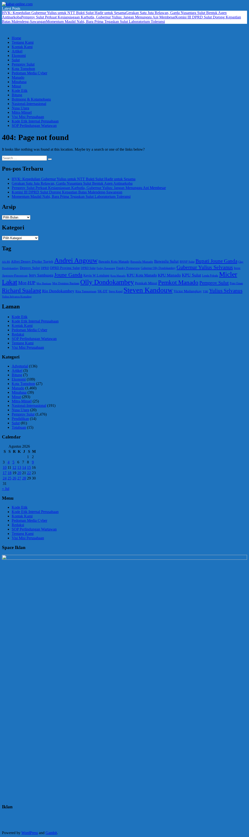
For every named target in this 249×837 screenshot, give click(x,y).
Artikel (17, 51)
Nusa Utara (20, 108)
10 (5, 467)
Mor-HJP (27, 282)
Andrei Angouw (76, 260)
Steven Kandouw (148, 290)
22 (29, 473)
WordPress (29, 833)
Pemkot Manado (178, 282)
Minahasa (19, 82)
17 (5, 473)
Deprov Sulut (30, 268)
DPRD (45, 268)
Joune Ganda (68, 275)
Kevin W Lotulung (96, 275)
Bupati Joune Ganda (216, 261)
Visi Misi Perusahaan (28, 117)
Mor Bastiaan (43, 283)
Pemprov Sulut (23, 64)
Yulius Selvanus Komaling (17, 296)
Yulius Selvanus (225, 290)
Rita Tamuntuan (86, 291)
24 (5, 478)
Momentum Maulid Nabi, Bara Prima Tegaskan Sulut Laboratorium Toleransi (105, 21)
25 (9, 478)
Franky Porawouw (128, 268)
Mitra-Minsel (22, 112)
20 (19, 473)
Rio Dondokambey (58, 291)
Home (16, 38)
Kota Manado (118, 275)
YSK (205, 291)
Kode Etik (19, 90)
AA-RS (6, 261)
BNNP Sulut (187, 261)
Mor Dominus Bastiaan (65, 283)
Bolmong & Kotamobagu (31, 99)
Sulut (16, 60)
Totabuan (19, 427)
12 (14, 467)
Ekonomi (19, 55)
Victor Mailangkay (188, 291)
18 (9, 473)
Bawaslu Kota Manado (113, 261)
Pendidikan (20, 419)
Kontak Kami (22, 47)
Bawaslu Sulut (166, 261)
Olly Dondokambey (107, 282)
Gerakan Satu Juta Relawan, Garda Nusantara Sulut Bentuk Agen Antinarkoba (72, 183)
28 (24, 478)
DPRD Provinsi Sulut (65, 268)
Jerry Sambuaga (41, 275)
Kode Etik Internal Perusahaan (35, 121)
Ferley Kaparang (106, 268)
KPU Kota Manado (142, 275)
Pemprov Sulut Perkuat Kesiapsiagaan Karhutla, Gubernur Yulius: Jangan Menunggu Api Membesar (98, 17)
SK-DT (103, 291)
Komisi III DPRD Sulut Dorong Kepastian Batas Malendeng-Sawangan (67, 192)
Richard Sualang (21, 290)
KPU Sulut (191, 275)
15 (29, 467)
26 (14, 478)
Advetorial (20, 366)
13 (19, 467)
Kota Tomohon (23, 69)
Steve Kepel (116, 291)
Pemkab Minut (146, 283)
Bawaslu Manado (141, 261)
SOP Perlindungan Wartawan (34, 125)
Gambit (51, 833)
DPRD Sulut (88, 268)
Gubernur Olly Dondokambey (158, 268)
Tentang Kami (23, 42)
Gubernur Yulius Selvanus (205, 267)
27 (19, 478)
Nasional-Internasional (29, 104)
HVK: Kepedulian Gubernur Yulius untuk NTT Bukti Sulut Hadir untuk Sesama (64, 13)
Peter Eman (236, 283)
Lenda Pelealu (210, 275)
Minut (16, 86)
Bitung (17, 95)
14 (24, 467)
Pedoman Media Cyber (29, 73)
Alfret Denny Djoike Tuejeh (32, 261)
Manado (18, 77)
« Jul (5, 489)
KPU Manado (169, 275)
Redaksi (18, 334)
